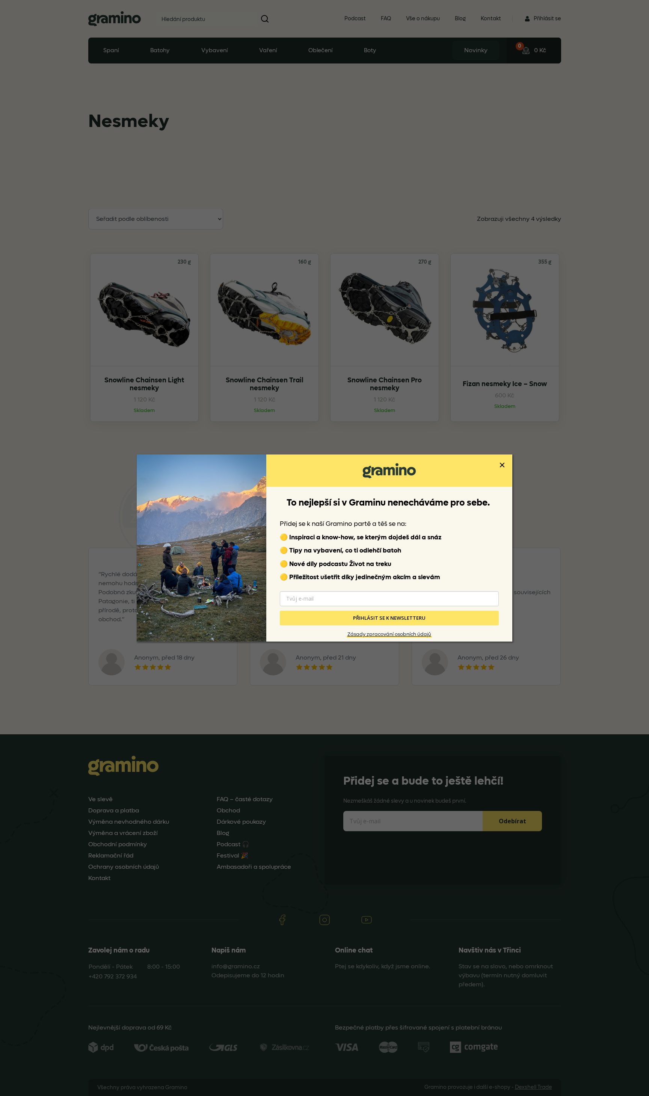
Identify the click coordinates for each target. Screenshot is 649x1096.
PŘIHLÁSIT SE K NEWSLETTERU (389, 617)
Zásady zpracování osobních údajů (389, 634)
